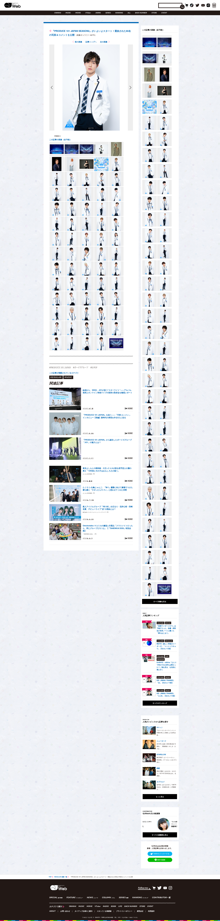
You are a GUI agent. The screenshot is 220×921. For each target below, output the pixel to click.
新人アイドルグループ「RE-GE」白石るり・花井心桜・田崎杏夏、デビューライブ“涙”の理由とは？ (108, 507)
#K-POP (93, 367)
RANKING (119, 13)
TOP (50, 877)
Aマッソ (160, 727)
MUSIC (68, 13)
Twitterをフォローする (161, 853)
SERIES (108, 13)
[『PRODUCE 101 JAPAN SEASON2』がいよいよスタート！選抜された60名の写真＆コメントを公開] (57, 149)
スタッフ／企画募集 (104, 911)
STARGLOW (161, 754)
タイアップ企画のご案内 (83, 911)
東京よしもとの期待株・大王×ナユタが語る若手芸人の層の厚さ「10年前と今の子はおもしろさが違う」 (107, 469)
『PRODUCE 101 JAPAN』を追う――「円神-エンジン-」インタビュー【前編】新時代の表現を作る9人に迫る (107, 416)
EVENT (164, 13)
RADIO (106, 906)
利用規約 (151, 911)
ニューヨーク (161, 741)
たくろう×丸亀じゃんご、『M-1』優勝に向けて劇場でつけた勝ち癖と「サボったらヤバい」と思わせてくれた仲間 (108, 488)
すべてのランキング (160, 703)
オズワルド (161, 782)
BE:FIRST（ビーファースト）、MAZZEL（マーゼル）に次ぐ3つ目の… (167, 759)
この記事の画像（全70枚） (60, 139)
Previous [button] (145, 824)
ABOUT (52, 911)
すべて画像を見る (159, 601)
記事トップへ (91, 41)
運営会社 (140, 911)
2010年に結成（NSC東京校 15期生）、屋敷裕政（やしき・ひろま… (166, 746)
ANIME (98, 13)
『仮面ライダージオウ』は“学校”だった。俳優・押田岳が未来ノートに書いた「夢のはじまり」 (166, 629)
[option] (159, 824)
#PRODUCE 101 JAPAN (60, 367)
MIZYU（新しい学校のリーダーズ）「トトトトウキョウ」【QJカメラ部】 (166, 646)
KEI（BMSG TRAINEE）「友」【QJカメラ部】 (166, 681)
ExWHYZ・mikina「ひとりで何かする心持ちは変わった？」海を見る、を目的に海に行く (166, 666)
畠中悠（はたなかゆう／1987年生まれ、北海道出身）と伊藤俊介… (166, 787)
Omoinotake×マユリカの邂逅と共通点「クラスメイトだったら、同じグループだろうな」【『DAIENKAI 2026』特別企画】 (108, 528)
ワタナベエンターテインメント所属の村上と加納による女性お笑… (166, 732)
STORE (154, 13)
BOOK (113, 906)
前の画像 (78, 41)
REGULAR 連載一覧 (60, 877)
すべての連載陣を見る (160, 835)
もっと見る (160, 796)
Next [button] (173, 824)
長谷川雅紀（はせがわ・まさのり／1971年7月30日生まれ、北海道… (166, 773)
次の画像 (103, 41)
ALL (129, 13)
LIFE (120, 906)
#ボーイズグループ (80, 367)
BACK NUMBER (141, 13)
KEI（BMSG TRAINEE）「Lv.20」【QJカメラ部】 (166, 694)
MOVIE (78, 13)
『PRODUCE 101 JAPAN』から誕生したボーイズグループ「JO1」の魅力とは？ (107, 441)
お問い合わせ (65, 911)
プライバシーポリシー (124, 911)
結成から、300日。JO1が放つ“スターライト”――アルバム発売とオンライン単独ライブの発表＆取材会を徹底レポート (107, 391)
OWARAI (57, 13)
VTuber (88, 13)
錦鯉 (158, 768)
